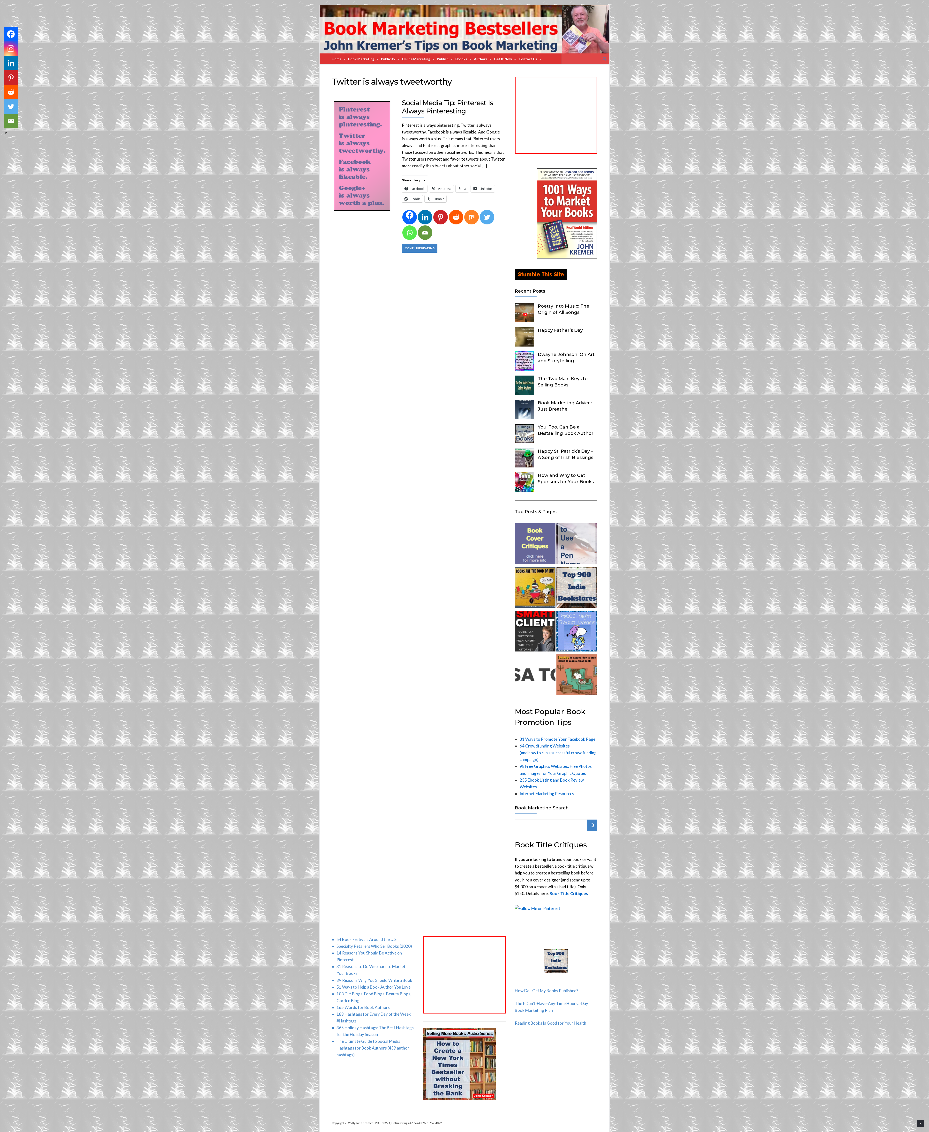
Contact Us (528, 59)
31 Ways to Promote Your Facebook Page (557, 739)
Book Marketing (361, 59)
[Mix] (471, 217)
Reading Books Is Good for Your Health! (551, 1023)
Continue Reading (420, 248)
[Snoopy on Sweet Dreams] (576, 632)
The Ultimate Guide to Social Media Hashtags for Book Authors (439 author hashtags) (373, 1048)
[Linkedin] (425, 217)
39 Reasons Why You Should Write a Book (374, 980)
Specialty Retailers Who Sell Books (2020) (374, 946)
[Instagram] (11, 48)
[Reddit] (456, 217)
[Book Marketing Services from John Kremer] (535, 544)
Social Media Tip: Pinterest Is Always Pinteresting (447, 107)
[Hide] (5, 133)
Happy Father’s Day (560, 330)
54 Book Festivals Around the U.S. (367, 939)
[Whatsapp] (409, 232)
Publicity (388, 59)
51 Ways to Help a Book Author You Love (374, 987)
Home (336, 59)
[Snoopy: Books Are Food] (535, 588)
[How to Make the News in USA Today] (535, 675)
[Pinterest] (440, 217)
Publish (443, 59)
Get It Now (503, 59)
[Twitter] (487, 217)
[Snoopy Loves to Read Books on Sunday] (576, 675)
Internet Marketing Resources (547, 793)
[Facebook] (11, 34)
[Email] (425, 232)
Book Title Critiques (568, 893)
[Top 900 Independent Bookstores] (576, 588)
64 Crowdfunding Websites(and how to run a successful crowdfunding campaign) (558, 752)
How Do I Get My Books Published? (546, 990)
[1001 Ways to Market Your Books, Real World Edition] (567, 256)
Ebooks (461, 59)
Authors (480, 59)
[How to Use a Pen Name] (576, 544)
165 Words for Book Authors (363, 1007)
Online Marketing (416, 59)
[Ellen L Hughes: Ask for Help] (535, 632)
